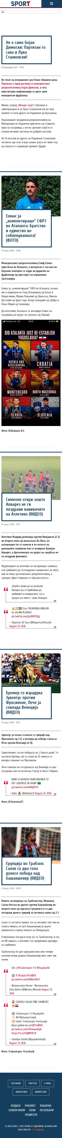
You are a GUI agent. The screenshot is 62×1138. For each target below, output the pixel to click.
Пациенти (31, 1114)
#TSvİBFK (31, 975)
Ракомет (30, 1105)
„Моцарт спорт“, (26, 105)
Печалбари (46, 1110)
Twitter (32, 1083)
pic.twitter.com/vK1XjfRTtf (25, 787)
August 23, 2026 (17, 626)
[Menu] (51, 3)
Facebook (16, 1083)
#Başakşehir (43, 967)
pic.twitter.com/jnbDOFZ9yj (26, 616)
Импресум (40, 1091)
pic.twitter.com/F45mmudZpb (27, 1029)
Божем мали (17, 1110)
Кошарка (45, 1105)
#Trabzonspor (25, 967)
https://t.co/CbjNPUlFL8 (24, 1033)
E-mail (47, 1083)
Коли (32, 1110)
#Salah (22, 975)
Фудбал (15, 1105)
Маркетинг (22, 1091)
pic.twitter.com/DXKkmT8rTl (26, 979)
